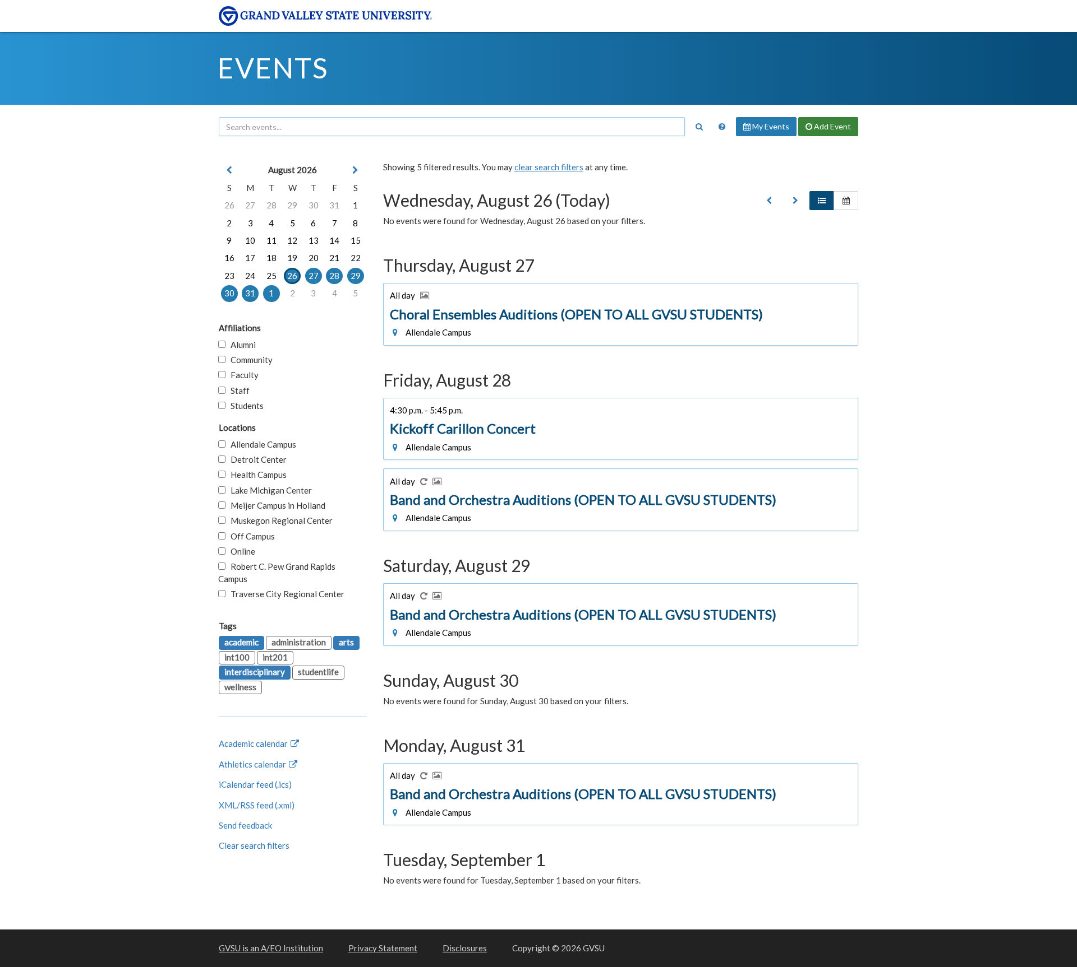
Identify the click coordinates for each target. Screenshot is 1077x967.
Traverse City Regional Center (284, 594)
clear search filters (548, 167)
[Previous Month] (229, 170)
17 (250, 258)
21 (334, 258)
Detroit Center (256, 459)
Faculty (242, 375)
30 (314, 205)
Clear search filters (254, 845)
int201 (275, 657)
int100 (237, 657)
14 (334, 240)
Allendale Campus (260, 444)
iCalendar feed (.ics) (255, 784)
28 (271, 205)
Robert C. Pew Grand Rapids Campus (276, 572)
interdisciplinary (254, 672)
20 (314, 258)
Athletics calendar (253, 764)
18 (271, 258)
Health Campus (256, 474)
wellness (240, 687)
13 (314, 240)
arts (346, 642)
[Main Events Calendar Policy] (722, 126)
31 (334, 205)
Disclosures (465, 948)
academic (241, 642)
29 (292, 205)
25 (271, 276)
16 (229, 258)
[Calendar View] (846, 200)
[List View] (821, 200)
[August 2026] (769, 200)
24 (250, 276)
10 (250, 240)
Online (240, 551)
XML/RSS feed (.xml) (256, 805)
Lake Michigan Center (268, 490)
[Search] (699, 126)
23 (229, 276)
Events (273, 68)
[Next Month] (355, 170)
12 (292, 240)
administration (298, 642)
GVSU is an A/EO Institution (271, 948)
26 (229, 205)
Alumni (240, 345)
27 (250, 205)
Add (831, 126)
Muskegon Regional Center (279, 520)
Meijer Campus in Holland (275, 505)
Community (249, 360)
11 (271, 240)
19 (292, 258)
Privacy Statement (382, 948)
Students (244, 406)
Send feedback (245, 825)
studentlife (318, 672)
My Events (770, 126)
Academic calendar (254, 743)
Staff (237, 390)
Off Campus (250, 536)
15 (356, 240)
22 (356, 258)
